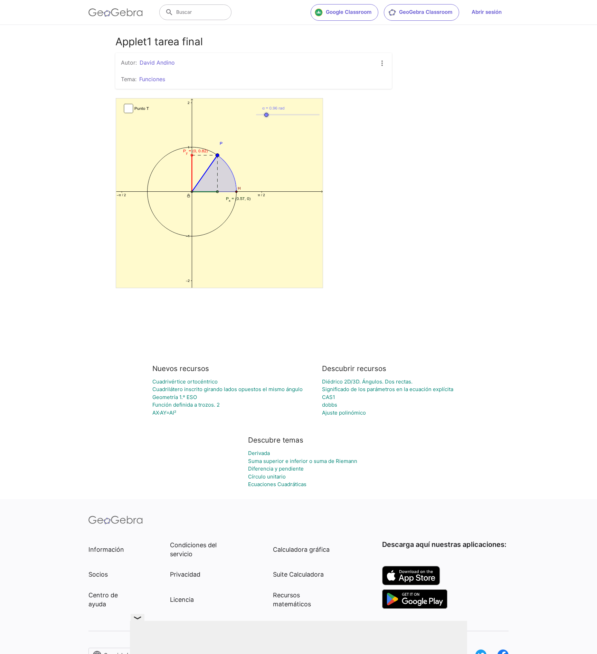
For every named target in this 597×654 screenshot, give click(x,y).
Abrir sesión (487, 12)
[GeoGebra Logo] (115, 12)
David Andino (157, 62)
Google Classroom (348, 12)
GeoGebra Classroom (425, 12)
